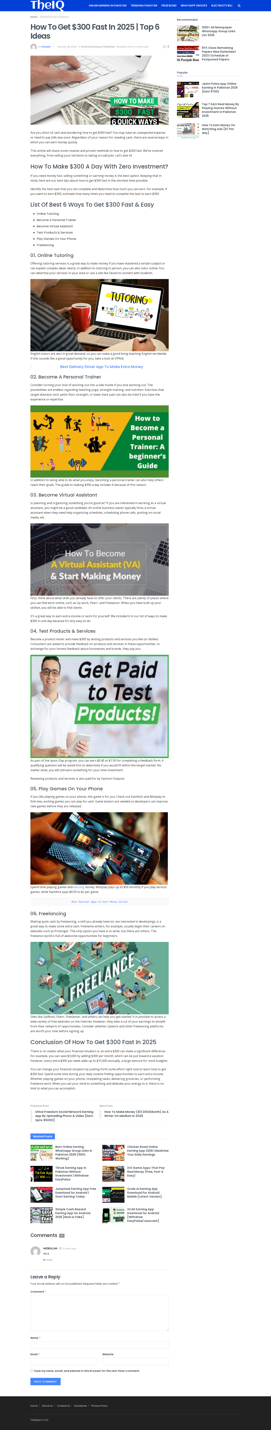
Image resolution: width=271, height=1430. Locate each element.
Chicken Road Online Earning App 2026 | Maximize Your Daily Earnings (148, 1150)
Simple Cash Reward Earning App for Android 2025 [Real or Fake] (72, 1213)
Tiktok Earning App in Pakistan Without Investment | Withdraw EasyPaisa (72, 1173)
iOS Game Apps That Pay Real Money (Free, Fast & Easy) (146, 1171)
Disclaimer (80, 1406)
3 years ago (69, 1248)
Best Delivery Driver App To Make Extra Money (101, 366)
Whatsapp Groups (194, 5)
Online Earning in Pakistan (107, 5)
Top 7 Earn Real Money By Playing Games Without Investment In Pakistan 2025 (220, 110)
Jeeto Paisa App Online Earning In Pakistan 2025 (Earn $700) (220, 87)
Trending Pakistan (144, 5)
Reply (49, 1259)
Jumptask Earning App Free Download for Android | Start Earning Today (75, 1192)
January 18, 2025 (67, 46)
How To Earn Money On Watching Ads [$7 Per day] (218, 129)
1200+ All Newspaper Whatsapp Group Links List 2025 (218, 31)
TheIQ (47, 5)
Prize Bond (169, 5)
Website (108, 1354)
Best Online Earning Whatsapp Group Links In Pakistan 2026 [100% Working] (73, 1152)
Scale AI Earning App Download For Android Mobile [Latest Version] (144, 1192)
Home (33, 16)
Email (35, 1354)
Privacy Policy (99, 1406)
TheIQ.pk (35, 1420)
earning (78, 887)
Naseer (46, 46)
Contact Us (63, 1406)
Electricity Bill (222, 5)
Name (35, 1338)
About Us (47, 1406)
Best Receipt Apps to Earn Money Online (100, 901)
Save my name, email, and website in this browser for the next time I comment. (87, 1371)
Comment (38, 1292)
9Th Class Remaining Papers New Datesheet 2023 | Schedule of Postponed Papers (219, 53)
